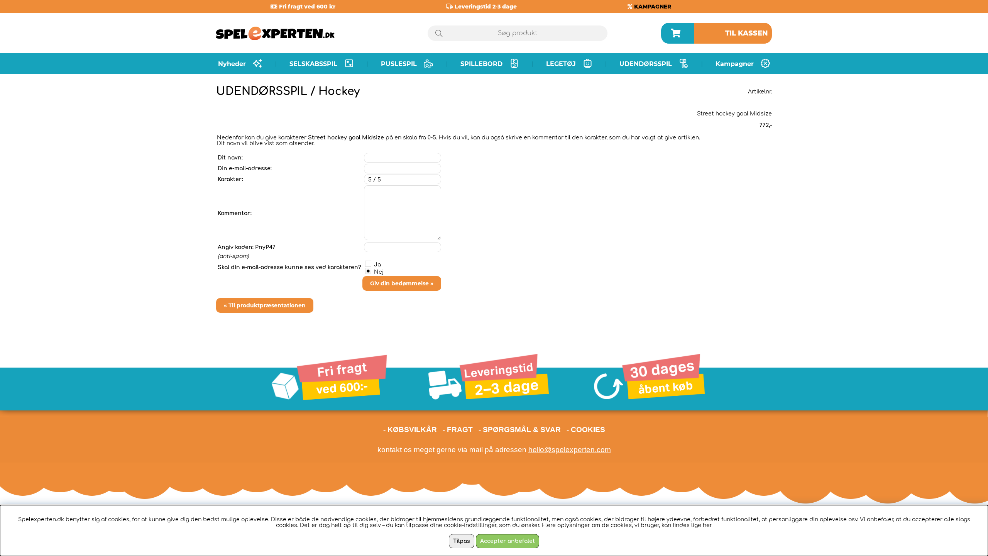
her (707, 525)
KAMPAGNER (652, 6)
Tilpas (461, 541)
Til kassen (746, 33)
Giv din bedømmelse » (401, 283)
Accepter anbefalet (507, 541)
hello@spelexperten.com (569, 450)
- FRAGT (458, 429)
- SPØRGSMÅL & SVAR (520, 429)
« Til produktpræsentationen (265, 305)
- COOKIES (586, 429)
